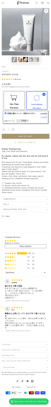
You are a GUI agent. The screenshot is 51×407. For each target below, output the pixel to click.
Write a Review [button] (25, 246)
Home (4, 66)
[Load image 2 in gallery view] (19, 59)
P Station (5, 71)
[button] (36, 3)
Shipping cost (13, 86)
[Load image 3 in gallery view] (25, 59)
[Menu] (3, 3)
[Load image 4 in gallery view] (31, 59)
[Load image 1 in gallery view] (14, 59)
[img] (17, 280)
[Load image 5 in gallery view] (36, 59)
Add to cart (25, 136)
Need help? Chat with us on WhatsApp (30, 401)
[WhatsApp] (32, 381)
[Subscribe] (48, 367)
